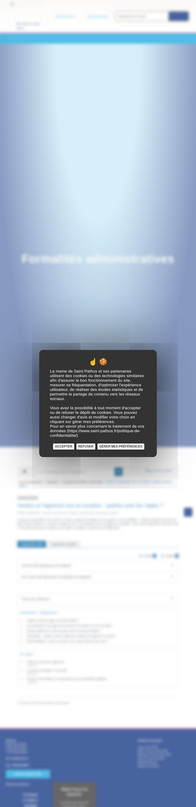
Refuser (85, 446)
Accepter (63, 446)
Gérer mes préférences (120, 446)
